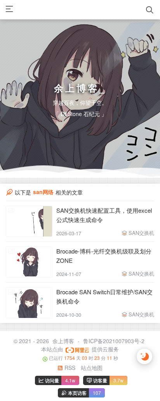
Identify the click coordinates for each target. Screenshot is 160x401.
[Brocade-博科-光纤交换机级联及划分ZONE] (29, 263)
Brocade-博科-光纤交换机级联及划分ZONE (103, 257)
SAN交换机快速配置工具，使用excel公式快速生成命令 (104, 217)
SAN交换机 (141, 234)
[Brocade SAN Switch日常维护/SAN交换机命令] (29, 304)
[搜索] (149, 9)
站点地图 (92, 369)
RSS (69, 369)
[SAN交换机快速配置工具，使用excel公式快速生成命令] (29, 223)
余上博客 (63, 343)
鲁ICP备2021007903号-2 (113, 343)
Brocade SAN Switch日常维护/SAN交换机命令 (104, 298)
